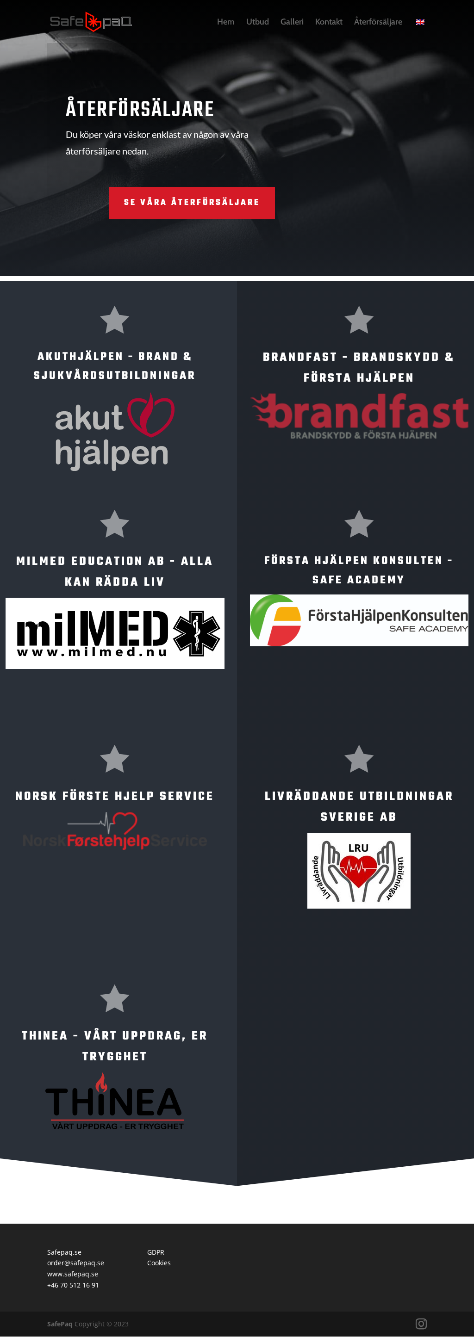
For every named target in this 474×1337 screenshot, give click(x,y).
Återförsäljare (378, 23)
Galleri (292, 23)
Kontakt (329, 23)
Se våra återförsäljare (192, 203)
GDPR (155, 1252)
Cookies (159, 1262)
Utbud (257, 23)
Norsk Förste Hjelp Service (114, 796)
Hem (226, 23)
